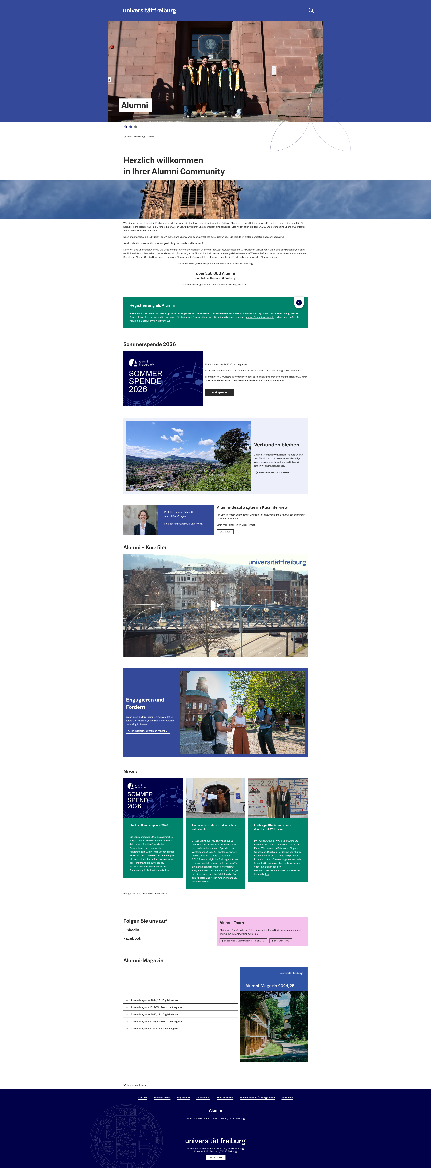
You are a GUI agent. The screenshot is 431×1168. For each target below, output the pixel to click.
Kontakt (142, 1097)
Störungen (287, 1097)
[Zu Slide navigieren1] (130, 126)
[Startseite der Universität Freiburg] (149, 11)
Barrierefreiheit (162, 1097)
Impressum (183, 1097)
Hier (207, 376)
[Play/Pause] (125, 126)
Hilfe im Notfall (225, 1097)
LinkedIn (131, 930)
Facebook (132, 938)
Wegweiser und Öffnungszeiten (257, 1097)
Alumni (134, 105)
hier (167, 870)
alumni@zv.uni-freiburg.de (260, 317)
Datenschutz (203, 1097)
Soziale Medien (215, 1157)
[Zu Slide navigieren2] (135, 126)
